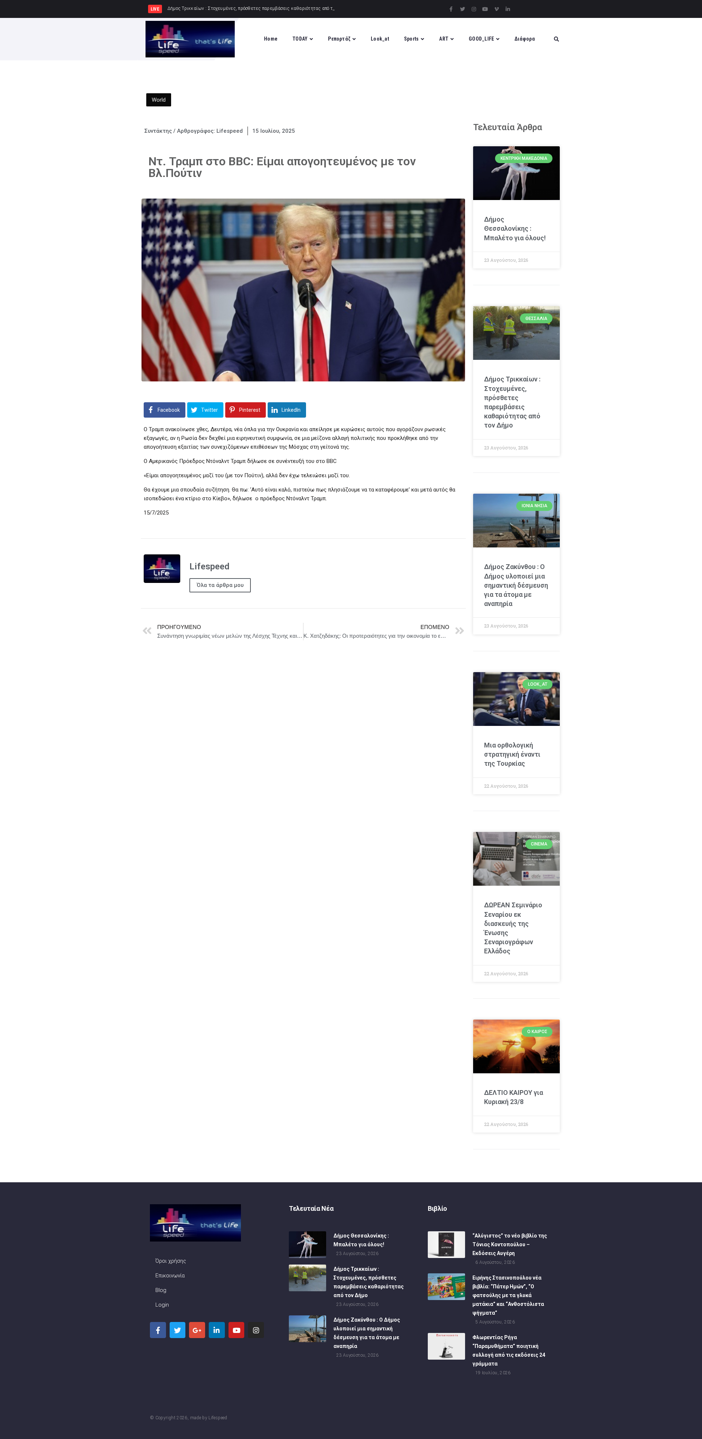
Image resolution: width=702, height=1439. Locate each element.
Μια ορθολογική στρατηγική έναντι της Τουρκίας (512, 754)
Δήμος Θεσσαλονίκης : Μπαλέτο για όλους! (515, 228)
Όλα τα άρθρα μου (220, 585)
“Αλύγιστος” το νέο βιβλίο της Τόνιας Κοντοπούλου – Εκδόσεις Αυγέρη (509, 1244)
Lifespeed (217, 1417)
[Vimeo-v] (496, 9)
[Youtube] (485, 9)
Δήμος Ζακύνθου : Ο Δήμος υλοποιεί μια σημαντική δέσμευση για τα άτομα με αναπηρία (516, 585)
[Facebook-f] (451, 9)
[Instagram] (473, 9)
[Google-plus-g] (197, 1330)
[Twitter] (462, 9)
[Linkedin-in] (507, 9)
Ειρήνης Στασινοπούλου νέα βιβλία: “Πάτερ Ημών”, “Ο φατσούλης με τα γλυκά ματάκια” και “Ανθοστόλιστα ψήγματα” (508, 1295)
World (159, 100)
